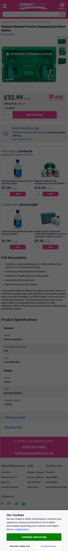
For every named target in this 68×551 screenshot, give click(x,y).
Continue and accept (34, 537)
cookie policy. (22, 529)
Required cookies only (20, 546)
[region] (34, 530)
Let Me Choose (48, 546)
